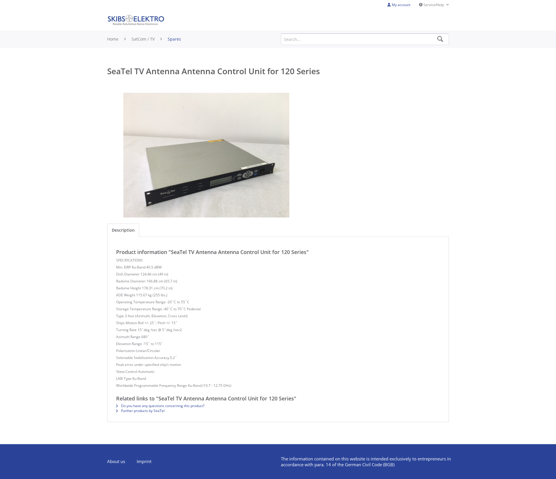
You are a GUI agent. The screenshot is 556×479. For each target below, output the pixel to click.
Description (123, 230)
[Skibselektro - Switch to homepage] (135, 20)
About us (116, 461)
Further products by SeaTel (142, 410)
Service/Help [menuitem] (434, 4)
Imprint (144, 461)
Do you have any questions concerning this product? (162, 405)
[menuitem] (119, 461)
